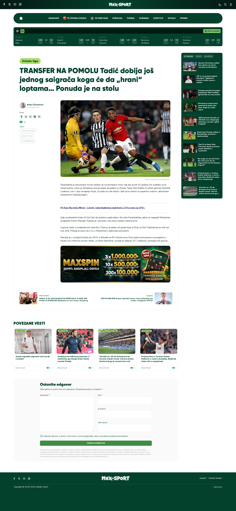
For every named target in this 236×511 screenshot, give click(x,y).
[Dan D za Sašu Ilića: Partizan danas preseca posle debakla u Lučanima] (190, 148)
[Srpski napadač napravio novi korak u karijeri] (33, 341)
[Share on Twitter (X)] (26, 117)
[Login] (231, 4)
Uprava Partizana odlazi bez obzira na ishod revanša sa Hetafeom (208, 65)
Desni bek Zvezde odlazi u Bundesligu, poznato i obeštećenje (208, 134)
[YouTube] (15, 4)
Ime (100, 395)
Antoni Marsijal (28, 131)
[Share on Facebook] (21, 117)
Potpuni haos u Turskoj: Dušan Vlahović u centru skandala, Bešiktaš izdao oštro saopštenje (158, 358)
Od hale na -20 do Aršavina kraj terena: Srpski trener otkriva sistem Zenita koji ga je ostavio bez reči (116, 358)
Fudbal (103, 331)
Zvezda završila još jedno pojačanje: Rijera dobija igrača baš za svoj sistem (209, 92)
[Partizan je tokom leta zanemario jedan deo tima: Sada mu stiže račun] (190, 107)
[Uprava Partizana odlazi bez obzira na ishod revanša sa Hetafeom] (190, 66)
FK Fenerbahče (27, 141)
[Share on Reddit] (35, 117)
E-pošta (102, 408)
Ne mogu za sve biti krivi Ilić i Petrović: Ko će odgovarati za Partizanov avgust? (209, 162)
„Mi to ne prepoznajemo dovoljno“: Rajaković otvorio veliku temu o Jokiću (206, 79)
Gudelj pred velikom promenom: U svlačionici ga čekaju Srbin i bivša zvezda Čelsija (73, 358)
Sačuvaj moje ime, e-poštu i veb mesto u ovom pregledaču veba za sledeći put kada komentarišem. (85, 436)
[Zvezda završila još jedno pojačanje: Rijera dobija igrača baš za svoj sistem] (190, 94)
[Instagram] (20, 4)
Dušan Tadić (27, 136)
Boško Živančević (35, 105)
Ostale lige (30, 61)
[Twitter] (9, 4)
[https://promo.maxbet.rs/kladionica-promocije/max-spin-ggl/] (115, 264)
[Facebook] (4, 4)
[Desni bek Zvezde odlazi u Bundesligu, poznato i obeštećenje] (189, 135)
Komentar (45, 395)
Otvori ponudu (213, 31)
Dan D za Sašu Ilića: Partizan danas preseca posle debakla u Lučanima (209, 147)
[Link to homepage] (120, 4)
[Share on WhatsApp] (30, 117)
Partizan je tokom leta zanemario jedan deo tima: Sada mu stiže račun (208, 106)
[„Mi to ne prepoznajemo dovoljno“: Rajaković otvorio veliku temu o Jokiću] (189, 79)
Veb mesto (102, 422)
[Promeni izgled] (219, 4)
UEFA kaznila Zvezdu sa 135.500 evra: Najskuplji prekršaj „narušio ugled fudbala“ (209, 121)
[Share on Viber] (39, 117)
